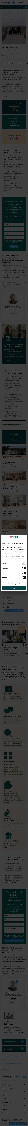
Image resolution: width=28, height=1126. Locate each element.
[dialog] (14, 563)
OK (14, 588)
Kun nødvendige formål (14, 584)
